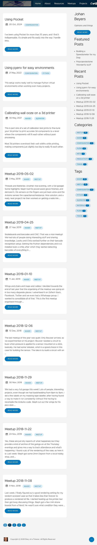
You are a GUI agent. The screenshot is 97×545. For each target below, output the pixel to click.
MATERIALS (82, 205)
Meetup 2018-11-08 (18, 480)
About (47, 3)
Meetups (72, 3)
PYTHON (81, 195)
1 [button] (9, 525)
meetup (37, 179)
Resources (59, 3)
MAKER (81, 138)
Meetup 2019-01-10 (18, 274)
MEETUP (81, 132)
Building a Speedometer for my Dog (86, 54)
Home (38, 3)
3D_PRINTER (82, 200)
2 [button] (14, 525)
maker (28, 118)
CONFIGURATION (84, 143)
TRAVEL (81, 164)
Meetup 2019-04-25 (19, 222)
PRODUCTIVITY (83, 159)
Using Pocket (14, 19)
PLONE (81, 148)
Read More (13, 49)
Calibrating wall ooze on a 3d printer (30, 113)
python (46, 73)
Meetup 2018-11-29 (18, 377)
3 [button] (19, 525)
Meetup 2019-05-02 (19, 174)
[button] (5, 525)
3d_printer (40, 118)
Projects (83, 3)
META (80, 154)
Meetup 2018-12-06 (19, 325)
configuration (32, 25)
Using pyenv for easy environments (29, 68)
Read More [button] (82, 32)
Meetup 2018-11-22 (18, 429)
